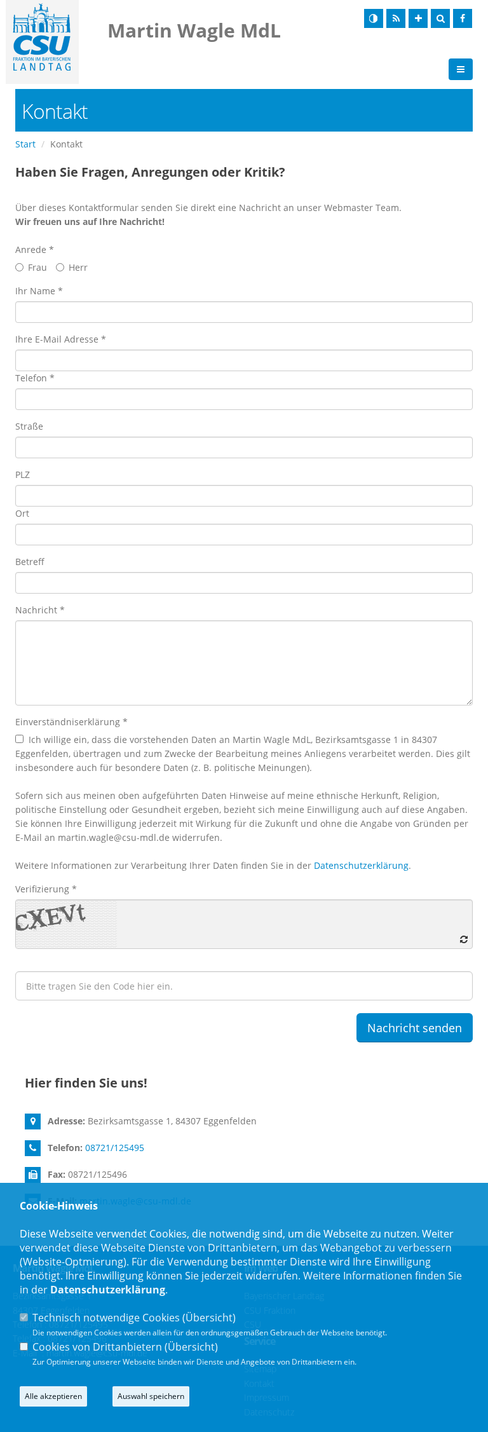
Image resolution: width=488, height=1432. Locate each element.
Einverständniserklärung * (71, 722)
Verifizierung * (46, 889)
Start (25, 144)
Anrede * (34, 249)
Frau (37, 267)
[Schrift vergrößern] (418, 18)
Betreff (29, 562)
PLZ (22, 474)
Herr (78, 267)
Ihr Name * (39, 291)
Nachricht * (40, 610)
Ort (22, 513)
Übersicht (209, 1318)
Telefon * (35, 378)
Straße (29, 426)
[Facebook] (462, 18)
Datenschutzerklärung (361, 865)
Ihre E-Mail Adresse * (60, 339)
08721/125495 (114, 1148)
